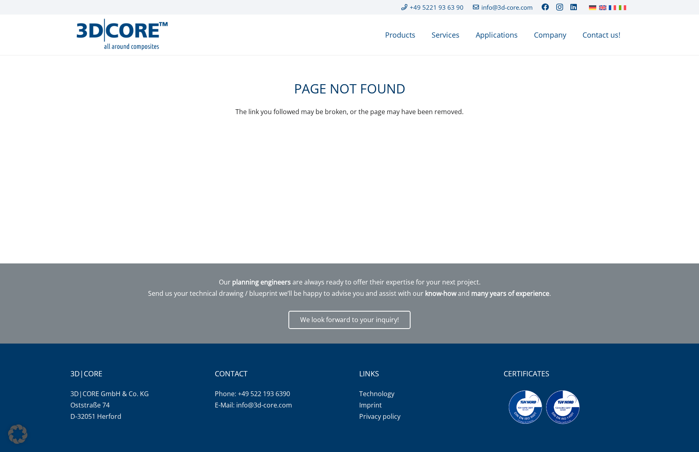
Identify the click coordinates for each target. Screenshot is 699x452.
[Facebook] (545, 7)
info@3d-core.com (264, 405)
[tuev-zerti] (544, 407)
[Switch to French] (614, 7)
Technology (376, 393)
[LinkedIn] (573, 7)
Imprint (370, 405)
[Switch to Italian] (624, 7)
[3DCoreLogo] (121, 35)
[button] (18, 434)
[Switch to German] (594, 7)
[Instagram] (559, 7)
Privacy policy (379, 416)
